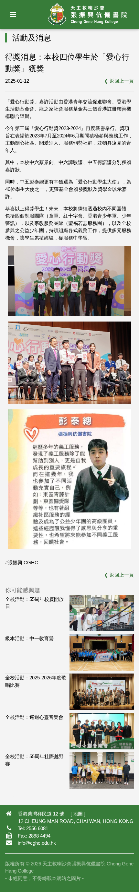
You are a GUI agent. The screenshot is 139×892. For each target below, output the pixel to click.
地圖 (78, 813)
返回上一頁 (122, 81)
